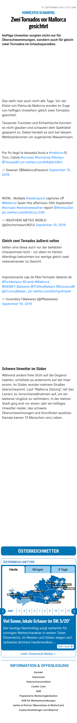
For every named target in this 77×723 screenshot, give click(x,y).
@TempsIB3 (11, 162)
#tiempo (57, 157)
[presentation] (3, 611)
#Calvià (28, 282)
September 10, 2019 (51, 225)
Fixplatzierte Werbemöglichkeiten (38, 695)
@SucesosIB (65, 286)
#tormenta (43, 157)
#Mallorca (9, 203)
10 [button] (55, 611)
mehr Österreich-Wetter (37, 654)
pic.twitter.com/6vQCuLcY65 (23, 212)
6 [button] (34, 611)
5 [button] (29, 611)
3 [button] (19, 611)
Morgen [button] (38, 569)
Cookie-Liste (38, 686)
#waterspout (35, 198)
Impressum (38, 677)
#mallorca (56, 153)
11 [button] (62, 611)
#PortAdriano (12, 282)
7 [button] (39, 611)
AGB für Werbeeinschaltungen (39, 700)
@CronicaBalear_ (14, 291)
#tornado (27, 157)
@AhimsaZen (63, 208)
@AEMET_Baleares (16, 286)
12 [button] (68, 611)
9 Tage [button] (63, 569)
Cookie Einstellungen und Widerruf (38, 709)
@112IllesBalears (43, 286)
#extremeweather (30, 208)
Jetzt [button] (10, 611)
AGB (38, 691)
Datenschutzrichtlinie (38, 681)
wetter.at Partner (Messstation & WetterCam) (38, 705)
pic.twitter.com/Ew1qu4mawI (49, 291)
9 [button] (50, 611)
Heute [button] (13, 569)
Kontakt (38, 672)
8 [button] (44, 611)
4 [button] (24, 611)
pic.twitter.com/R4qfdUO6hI (41, 162)
